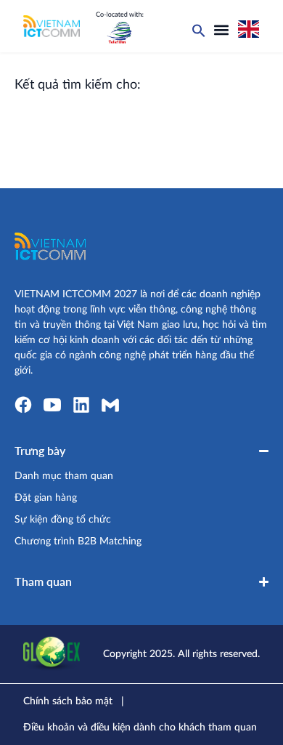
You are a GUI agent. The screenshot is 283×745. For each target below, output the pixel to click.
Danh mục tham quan (64, 476)
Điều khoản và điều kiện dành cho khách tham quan (140, 727)
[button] (221, 30)
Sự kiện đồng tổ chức (63, 520)
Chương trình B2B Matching (78, 541)
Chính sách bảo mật (67, 701)
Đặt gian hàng (46, 498)
